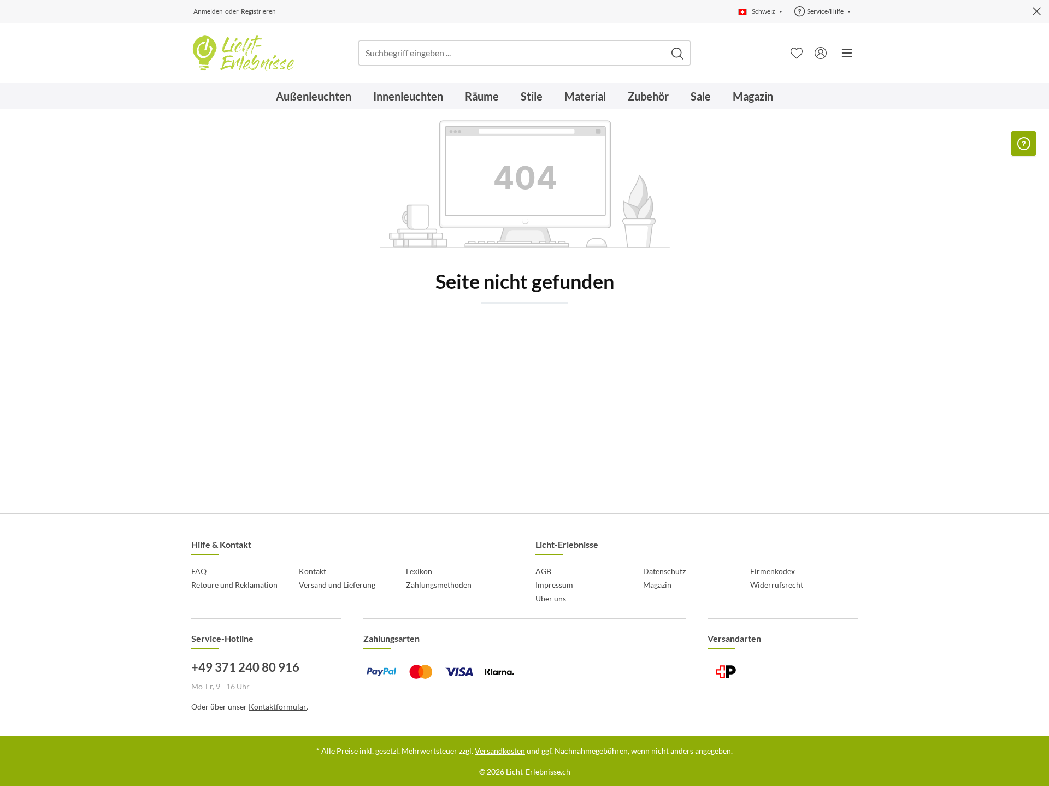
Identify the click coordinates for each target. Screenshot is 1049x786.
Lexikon (419, 571)
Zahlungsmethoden (439, 584)
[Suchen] (678, 53)
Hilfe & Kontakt (221, 544)
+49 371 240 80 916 (245, 667)
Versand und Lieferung (337, 584)
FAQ (199, 571)
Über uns (550, 598)
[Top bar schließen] (1037, 11)
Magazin (657, 584)
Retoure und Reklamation (234, 584)
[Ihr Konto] (821, 53)
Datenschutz (664, 571)
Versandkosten (500, 750)
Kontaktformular (278, 706)
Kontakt (312, 571)
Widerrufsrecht (776, 584)
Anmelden (208, 11)
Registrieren (258, 11)
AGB (543, 571)
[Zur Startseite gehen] (242, 53)
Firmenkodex (772, 571)
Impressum (554, 584)
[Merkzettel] (797, 53)
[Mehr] (847, 53)
